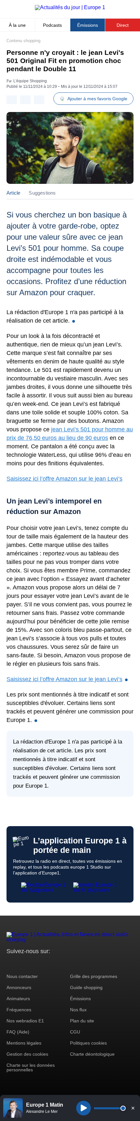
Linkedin (66, 963)
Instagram (22, 963)
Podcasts (52, 25)
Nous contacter (22, 976)
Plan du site (82, 1020)
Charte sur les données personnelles (31, 1067)
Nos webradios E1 (25, 1020)
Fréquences (19, 1009)
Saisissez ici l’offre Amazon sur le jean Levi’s (64, 478)
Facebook (33, 963)
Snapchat (55, 963)
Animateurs (18, 998)
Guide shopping (86, 987)
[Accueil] (70, 7)
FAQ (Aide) (18, 1031)
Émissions (87, 25)
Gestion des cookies (27, 1054)
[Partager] (12, 99)
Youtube (44, 963)
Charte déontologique (92, 1054)
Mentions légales (24, 1043)
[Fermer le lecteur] (133, 1108)
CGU (75, 1031)
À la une (17, 25)
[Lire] (83, 1108)
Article (13, 193)
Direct (123, 25)
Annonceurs (19, 987)
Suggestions (42, 193)
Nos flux (78, 1009)
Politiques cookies (88, 1043)
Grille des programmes (93, 976)
